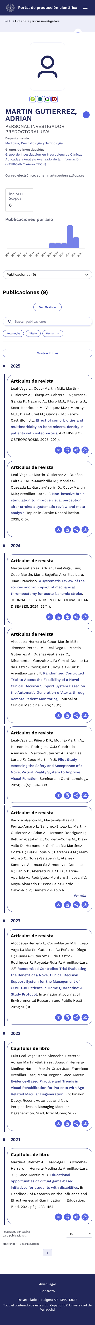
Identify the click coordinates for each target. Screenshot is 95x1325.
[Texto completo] (67, 616)
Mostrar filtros (47, 353)
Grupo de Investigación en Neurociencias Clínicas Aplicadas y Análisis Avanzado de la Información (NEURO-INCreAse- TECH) (43, 159)
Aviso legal (47, 1284)
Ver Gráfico (47, 307)
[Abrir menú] (85, 8)
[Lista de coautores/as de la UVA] (85, 450)
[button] (78, 32)
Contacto (47, 1291)
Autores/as (13, 333)
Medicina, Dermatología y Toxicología (34, 143)
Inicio (7, 21)
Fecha (50, 333)
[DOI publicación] (67, 450)
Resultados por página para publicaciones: (16, 1233)
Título (33, 333)
